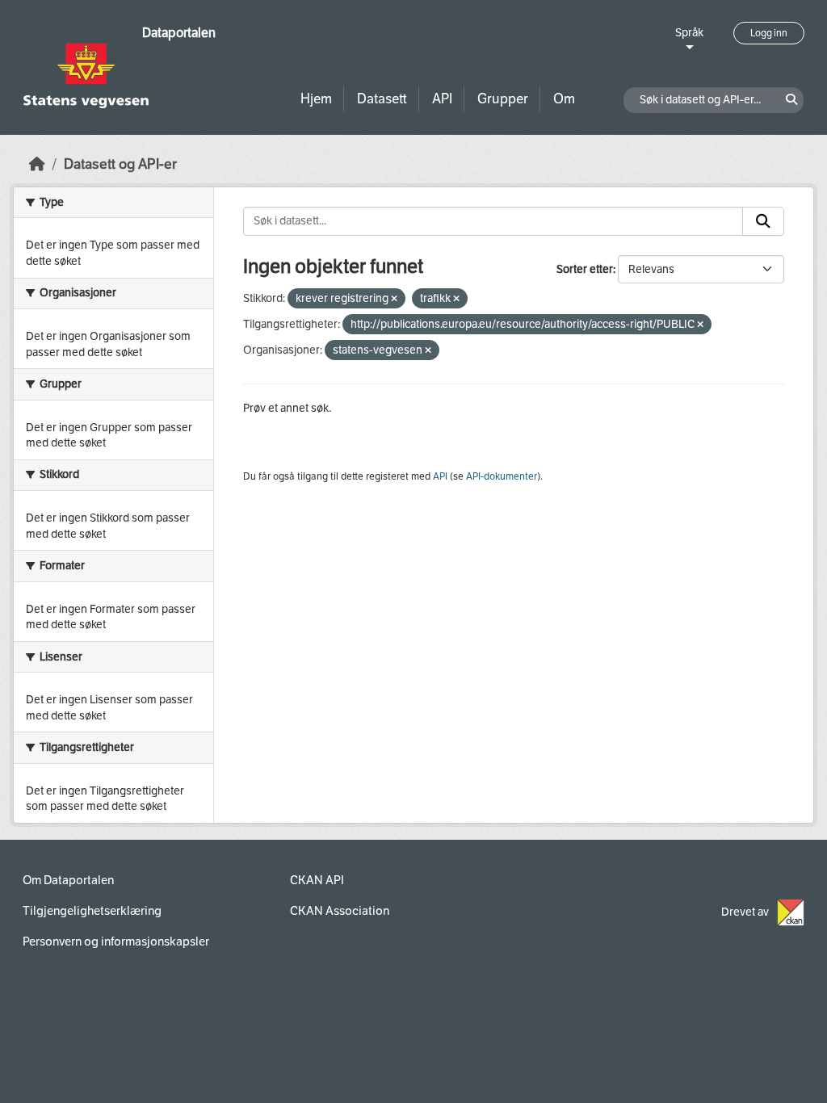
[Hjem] (37, 164)
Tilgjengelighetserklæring (92, 911)
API (442, 98)
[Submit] (763, 221)
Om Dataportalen (68, 880)
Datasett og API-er (120, 164)
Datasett (382, 98)
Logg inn (768, 33)
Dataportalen (179, 32)
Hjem (316, 98)
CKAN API (317, 880)
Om (564, 98)
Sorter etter (584, 269)
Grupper (502, 98)
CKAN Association (339, 911)
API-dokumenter (501, 476)
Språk (689, 33)
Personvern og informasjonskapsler (116, 941)
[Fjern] (394, 299)
